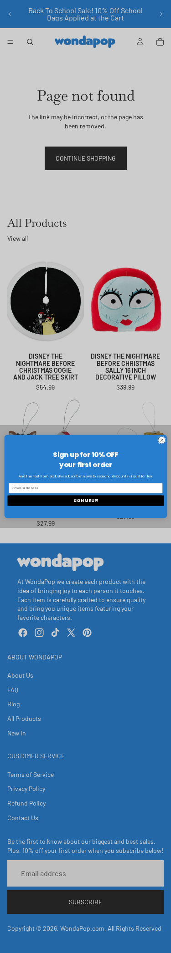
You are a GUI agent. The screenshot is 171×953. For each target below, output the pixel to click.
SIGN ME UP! (85, 500)
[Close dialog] (161, 440)
